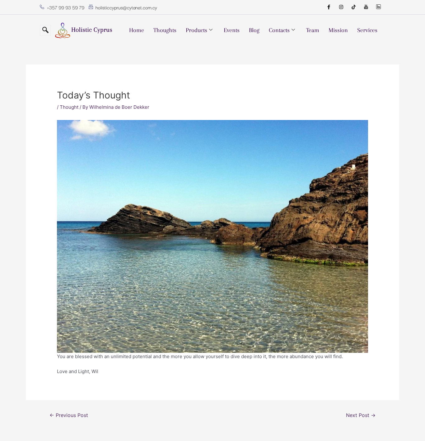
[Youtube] (366, 7)
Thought (69, 107)
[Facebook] (328, 7)
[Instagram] (341, 7)
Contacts (279, 30)
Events (232, 30)
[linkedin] (378, 7)
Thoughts (164, 30)
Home (136, 30)
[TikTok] (353, 7)
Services (367, 30)
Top (410, 426)
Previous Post (68, 415)
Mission (338, 30)
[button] (45, 30)
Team (312, 30)
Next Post (361, 415)
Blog (254, 30)
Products (196, 30)
